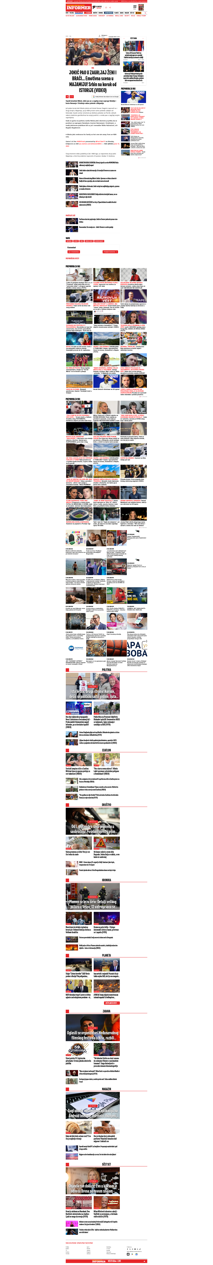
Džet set (132, 13)
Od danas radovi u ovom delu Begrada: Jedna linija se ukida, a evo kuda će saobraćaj (106, 854)
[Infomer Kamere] (98, 7)
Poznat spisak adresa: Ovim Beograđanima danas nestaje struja (97, 870)
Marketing (108, 1247)
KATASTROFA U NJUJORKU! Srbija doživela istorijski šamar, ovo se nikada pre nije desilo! (98, 195)
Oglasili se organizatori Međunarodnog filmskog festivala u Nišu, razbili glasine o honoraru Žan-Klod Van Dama (92, 1036)
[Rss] (138, 1249)
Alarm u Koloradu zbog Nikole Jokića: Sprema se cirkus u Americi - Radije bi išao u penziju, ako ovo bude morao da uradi (98, 179)
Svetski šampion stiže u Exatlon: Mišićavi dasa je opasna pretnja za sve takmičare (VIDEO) (78, 771)
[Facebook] (128, 1249)
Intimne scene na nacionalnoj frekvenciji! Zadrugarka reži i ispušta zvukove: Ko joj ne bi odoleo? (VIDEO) (98, 1223)
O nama (108, 1248)
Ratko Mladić (70, 16)
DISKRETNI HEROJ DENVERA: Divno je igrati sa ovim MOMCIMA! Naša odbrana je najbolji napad (98, 164)
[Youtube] (135, 1249)
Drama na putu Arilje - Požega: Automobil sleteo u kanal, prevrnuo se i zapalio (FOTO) (106, 930)
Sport (67, 36)
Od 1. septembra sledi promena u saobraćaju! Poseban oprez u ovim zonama (92, 829)
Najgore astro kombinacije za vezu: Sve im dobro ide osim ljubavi (97, 1155)
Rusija (133, 16)
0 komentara (75, 252)
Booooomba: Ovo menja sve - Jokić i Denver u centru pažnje (96, 227)
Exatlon (68, 765)
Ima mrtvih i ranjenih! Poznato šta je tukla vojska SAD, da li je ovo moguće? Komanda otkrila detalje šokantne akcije (106, 975)
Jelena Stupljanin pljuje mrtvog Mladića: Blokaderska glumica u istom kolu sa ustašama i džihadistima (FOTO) (99, 733)
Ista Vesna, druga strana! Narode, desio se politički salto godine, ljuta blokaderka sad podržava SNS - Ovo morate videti (92, 694)
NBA (70, 36)
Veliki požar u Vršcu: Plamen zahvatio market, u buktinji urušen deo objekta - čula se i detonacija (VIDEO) (98, 947)
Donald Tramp (141, 16)
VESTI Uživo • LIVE (114, 1261)
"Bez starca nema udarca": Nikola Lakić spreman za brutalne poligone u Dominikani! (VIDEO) (106, 771)
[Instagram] (133, 1249)
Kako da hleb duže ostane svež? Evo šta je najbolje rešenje (78, 1137)
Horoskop (102, 16)
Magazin (127, 13)
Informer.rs (104, 35)
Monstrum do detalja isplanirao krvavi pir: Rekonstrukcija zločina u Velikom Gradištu (78, 930)
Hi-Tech (93, 1106)
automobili (110, 16)
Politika (72, 13)
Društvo (95, 13)
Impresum (108, 1252)
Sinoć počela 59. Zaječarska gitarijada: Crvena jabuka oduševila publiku (78, 1061)
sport (76, 241)
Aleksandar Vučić (81, 16)
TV (66, 1250)
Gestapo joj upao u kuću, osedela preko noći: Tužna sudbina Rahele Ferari (98, 1080)
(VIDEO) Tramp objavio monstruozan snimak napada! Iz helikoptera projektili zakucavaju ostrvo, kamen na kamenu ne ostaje (106, 996)
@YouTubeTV (100, 141)
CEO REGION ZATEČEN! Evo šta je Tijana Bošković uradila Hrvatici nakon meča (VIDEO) (97, 203)
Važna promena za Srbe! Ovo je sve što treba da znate (78, 853)
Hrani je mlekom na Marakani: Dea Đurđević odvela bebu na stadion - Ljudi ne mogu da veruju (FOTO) (78, 1214)
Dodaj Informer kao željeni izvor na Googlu (107, 96)
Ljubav (96, 1133)
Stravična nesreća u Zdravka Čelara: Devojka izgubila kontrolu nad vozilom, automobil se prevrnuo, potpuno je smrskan (134, 1)
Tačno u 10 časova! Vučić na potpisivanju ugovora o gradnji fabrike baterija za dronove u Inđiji (133, 55)
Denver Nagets (99, 241)
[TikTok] (140, 1249)
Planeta (116, 13)
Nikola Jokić (119, 16)
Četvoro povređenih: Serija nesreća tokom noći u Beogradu (96, 938)
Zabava (121, 13)
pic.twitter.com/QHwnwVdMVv (90, 144)
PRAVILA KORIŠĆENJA (111, 1253)
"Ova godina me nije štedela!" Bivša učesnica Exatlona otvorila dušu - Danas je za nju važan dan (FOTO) (99, 796)
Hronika (101, 13)
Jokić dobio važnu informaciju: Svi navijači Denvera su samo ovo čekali (97, 172)
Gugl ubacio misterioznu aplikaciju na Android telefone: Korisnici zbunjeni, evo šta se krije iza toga (93, 1114)
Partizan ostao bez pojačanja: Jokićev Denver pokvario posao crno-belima (98, 220)
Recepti (127, 16)
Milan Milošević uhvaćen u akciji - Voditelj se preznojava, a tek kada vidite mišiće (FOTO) (106, 1214)
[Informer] (106, 7)
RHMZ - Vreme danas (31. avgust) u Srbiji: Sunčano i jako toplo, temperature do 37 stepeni (97, 863)
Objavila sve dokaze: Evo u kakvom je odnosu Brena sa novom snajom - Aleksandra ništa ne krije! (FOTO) (93, 1189)
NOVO (67, 13)
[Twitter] (130, 1249)
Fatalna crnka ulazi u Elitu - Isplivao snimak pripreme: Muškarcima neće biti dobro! (98, 1231)
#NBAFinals (81, 141)
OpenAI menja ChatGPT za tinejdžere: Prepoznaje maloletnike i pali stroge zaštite (98, 1148)
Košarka (69, 241)
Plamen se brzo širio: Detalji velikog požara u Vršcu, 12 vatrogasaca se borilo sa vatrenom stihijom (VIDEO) (93, 905)
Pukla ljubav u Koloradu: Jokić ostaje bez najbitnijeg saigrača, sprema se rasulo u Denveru (99, 187)
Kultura (93, 1028)
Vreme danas (93, 16)
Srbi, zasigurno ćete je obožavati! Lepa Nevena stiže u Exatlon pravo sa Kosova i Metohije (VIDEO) (99, 780)
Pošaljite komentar (109, 252)
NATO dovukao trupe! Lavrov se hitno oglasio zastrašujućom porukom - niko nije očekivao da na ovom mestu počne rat (79, 996)
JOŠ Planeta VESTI (111, 1003)
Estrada (92, 1181)
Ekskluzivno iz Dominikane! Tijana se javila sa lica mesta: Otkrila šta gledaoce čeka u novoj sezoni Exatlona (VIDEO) (98, 788)
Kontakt (108, 1250)
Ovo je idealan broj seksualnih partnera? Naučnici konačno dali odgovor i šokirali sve (105, 1139)
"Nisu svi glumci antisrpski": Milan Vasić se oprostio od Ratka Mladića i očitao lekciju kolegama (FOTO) (99, 1072)
